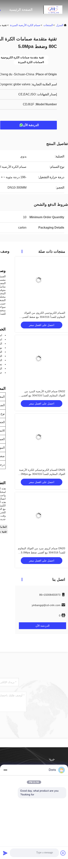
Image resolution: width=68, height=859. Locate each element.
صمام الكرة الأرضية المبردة (25, 25)
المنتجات (48, 25)
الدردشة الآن (31, 125)
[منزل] (52, 9)
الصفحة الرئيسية (20, 10)
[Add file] (63, 853)
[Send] (5, 853)
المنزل (59, 25)
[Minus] (5, 770)
